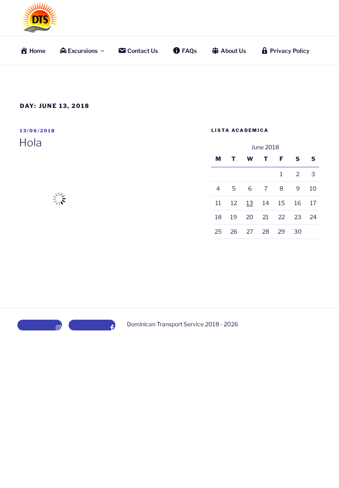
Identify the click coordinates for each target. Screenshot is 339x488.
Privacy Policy (290, 50)
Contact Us (142, 50)
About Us (233, 50)
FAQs (189, 50)
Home (37, 50)
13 (249, 202)
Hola (30, 142)
